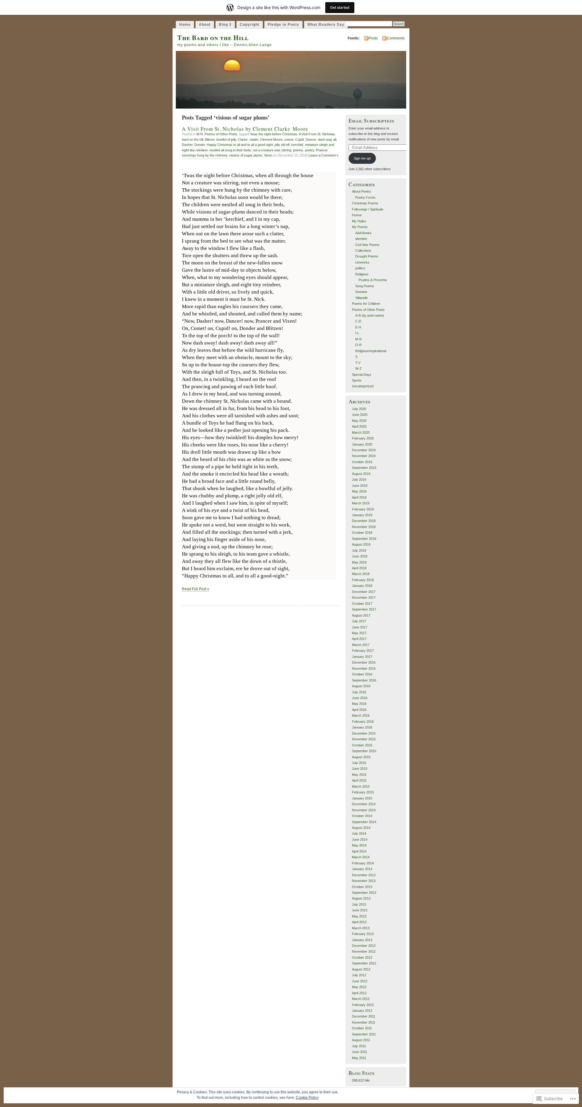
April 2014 (359, 851)
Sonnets (361, 292)
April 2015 (359, 780)
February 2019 (363, 509)
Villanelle (361, 298)
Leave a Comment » (323, 155)
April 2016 (359, 710)
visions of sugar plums (245, 155)
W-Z (358, 368)
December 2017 (364, 592)
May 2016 (359, 703)
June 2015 (359, 768)
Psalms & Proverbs (373, 280)
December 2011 (363, 1016)
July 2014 (359, 833)
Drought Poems (366, 256)
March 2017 (361, 645)
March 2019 (361, 503)
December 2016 (364, 662)
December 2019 (364, 450)
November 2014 (364, 810)
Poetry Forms (365, 197)
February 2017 (363, 650)
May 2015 (359, 774)
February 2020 (363, 438)
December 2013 (364, 875)
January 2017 (362, 656)
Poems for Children (366, 303)
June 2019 (359, 485)
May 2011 (359, 1058)
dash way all (327, 139)
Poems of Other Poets (221, 134)
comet (288, 139)
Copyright (249, 24)
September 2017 (364, 609)
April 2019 (359, 497)
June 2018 (359, 556)
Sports (357, 380)
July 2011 (359, 1046)
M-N (199, 134)
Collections (363, 250)
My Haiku (359, 221)
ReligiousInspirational (370, 351)
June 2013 (359, 910)
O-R (358, 345)
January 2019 (362, 515)
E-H (358, 327)
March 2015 (361, 786)
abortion (361, 239)
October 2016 (362, 674)
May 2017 (359, 633)
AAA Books (363, 233)
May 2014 (359, 845)
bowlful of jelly (226, 139)
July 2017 (359, 621)
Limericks (362, 262)
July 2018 (359, 550)
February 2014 (363, 863)
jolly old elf (282, 144)
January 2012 (362, 1010)
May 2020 (359, 420)
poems (298, 150)
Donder (199, 144)
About (205, 24)
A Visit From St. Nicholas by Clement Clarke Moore (245, 128)
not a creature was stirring (272, 150)
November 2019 (364, 456)
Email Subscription (371, 120)
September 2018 (364, 538)
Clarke (243, 139)
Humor (357, 215)
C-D (358, 321)
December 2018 (364, 521)
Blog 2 (225, 24)
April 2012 (359, 993)
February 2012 (363, 1005)
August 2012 (361, 969)
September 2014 (364, 822)
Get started (340, 7)
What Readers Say (325, 24)
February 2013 (363, 934)
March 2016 (361, 715)
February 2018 (363, 580)
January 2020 (362, 444)
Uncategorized (362, 386)
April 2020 (359, 426)
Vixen (268, 155)
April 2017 (359, 639)
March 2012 (361, 999)
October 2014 (362, 816)
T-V (357, 363)
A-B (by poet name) (369, 315)
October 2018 (362, 532)
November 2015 (364, 739)
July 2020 (359, 409)
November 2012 (364, 951)
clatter (253, 139)
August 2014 (361, 827)
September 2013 (364, 892)
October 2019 (362, 462)
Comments (396, 38)
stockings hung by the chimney (204, 155)
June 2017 (359, 627)
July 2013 (359, 904)
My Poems (360, 227)
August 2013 (361, 898)
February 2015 (363, 792)
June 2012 (359, 981)
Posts (373, 38)
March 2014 (361, 857)
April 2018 (359, 568)
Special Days (361, 374)
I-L (357, 333)
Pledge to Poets (283, 24)
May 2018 (359, 562)
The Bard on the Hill (213, 37)
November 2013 (364, 881)
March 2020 (361, 432)
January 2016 (362, 727)
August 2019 (361, 474)
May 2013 (359, 916)
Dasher (187, 144)
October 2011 (362, 1028)
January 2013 (362, 940)
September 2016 (364, 680)
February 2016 (363, 721)
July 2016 (359, 692)
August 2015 (361, 757)
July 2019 (359, 479)
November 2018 (364, 527)
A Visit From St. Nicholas (317, 134)
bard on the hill (192, 139)
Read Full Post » (195, 589)
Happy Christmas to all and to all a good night (240, 144)
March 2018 (361, 574)
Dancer (311, 139)
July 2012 (359, 975)
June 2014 (359, 839)
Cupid (299, 139)
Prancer (321, 150)
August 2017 (361, 615)
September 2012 (364, 963)
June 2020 (359, 414)
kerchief (297, 144)
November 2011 (363, 1022)
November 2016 (364, 668)
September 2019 (364, 467)
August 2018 (361, 544)
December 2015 (364, 733)
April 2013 (359, 922)
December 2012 (364, 945)
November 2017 (364, 597)
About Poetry (361, 191)
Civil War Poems (367, 245)
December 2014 (364, 804)
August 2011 (361, 1040)
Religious (362, 274)
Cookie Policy (307, 1097)
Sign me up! (362, 158)
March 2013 (361, 928)
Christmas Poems (365, 203)
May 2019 (359, 491)
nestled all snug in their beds (230, 150)
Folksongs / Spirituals (367, 209)
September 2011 (364, 1034)
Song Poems (364, 286)
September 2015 (364, 751)
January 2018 (362, 585)
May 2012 (359, 987)
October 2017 (362, 603)
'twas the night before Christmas (273, 134)
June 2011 (359, 1052)
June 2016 (359, 698)
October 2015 (362, 745)
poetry (309, 150)
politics (360, 268)
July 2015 (359, 763)
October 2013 (362, 887)
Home (185, 24)
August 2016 (361, 686)
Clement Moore (271, 139)
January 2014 (362, 869)
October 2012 (362, 957)
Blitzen (210, 139)
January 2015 (362, 798)
